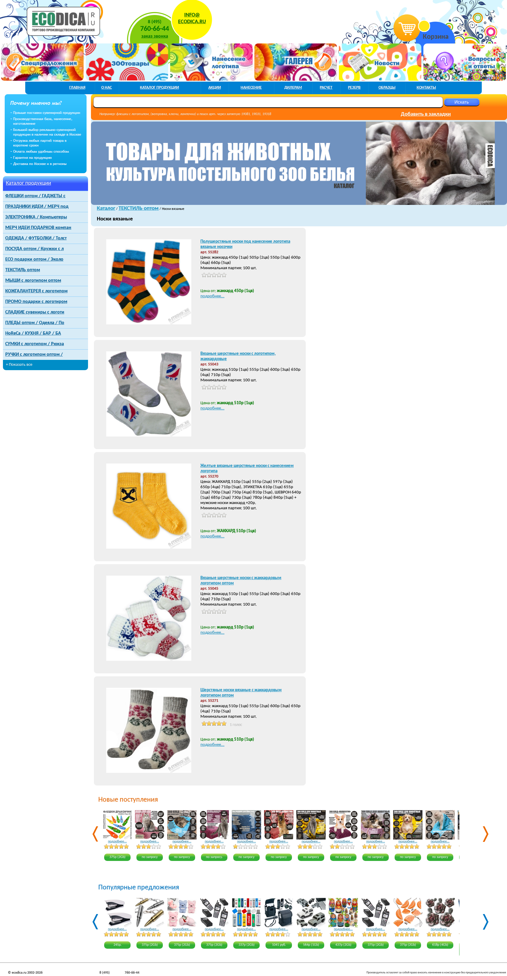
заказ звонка (154, 36)
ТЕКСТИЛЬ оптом (22, 270)
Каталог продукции (28, 183)
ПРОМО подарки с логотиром (36, 301)
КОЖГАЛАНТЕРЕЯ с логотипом (36, 291)
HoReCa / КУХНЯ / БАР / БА (33, 333)
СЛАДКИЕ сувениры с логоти (34, 312)
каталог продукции (159, 87)
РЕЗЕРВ (354, 87)
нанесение (251, 87)
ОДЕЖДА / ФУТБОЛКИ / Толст (36, 238)
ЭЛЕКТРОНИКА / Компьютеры (36, 217)
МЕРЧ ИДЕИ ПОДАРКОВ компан (38, 227)
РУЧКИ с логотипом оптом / (34, 354)
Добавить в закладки (426, 114)
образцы (387, 87)
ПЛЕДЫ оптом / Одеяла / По (34, 323)
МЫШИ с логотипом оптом (33, 280)
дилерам (293, 87)
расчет (326, 87)
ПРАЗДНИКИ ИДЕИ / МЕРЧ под (36, 206)
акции (214, 87)
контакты (426, 87)
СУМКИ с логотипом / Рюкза (34, 344)
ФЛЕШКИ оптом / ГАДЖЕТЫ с (35, 196)
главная (77, 87)
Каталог (106, 208)
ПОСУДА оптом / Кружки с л (34, 249)
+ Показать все (19, 365)
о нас (106, 87)
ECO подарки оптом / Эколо (34, 259)
